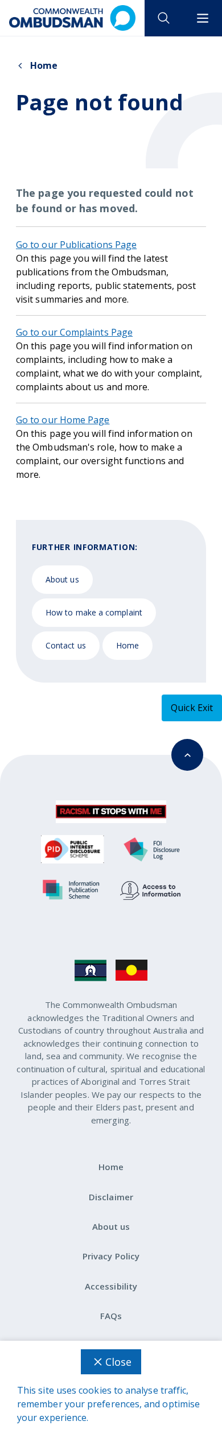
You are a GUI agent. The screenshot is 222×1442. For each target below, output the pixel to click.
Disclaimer (111, 1197)
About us (62, 579)
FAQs (111, 1315)
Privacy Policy (111, 1256)
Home (43, 65)
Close (118, 1362)
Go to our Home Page (63, 420)
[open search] (164, 18)
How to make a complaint (94, 612)
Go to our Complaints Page (74, 332)
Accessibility (111, 1286)
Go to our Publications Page (76, 244)
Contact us (66, 645)
